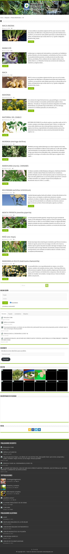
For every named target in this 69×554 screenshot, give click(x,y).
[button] (14, 35)
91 (12, 504)
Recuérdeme (14, 302)
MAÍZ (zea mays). (9, 237)
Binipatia (7, 17)
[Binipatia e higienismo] (34, 7)
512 (18, 481)
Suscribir (5, 359)
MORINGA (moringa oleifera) (14, 141)
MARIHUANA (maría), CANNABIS (15, 166)
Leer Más (31, 41)
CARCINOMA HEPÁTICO (10, 536)
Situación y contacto (13, 485)
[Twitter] (36, 429)
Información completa (13, 492)
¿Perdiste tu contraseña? (8, 306)
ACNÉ (5, 517)
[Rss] (29, 429)
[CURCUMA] (2, 507)
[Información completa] (3, 493)
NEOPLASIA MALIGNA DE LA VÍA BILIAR (15, 522)
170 (17, 487)
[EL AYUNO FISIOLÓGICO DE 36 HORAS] (2, 503)
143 (18, 493)
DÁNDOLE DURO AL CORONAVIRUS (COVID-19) (16, 333)
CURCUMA (6, 507)
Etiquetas (25, 314)
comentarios (18, 314)
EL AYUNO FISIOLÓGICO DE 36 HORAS (15, 503)
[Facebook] (32, 429)
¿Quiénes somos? (8, 498)
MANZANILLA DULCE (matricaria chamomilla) (20, 261)
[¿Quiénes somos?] (2, 498)
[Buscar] (46, 285)
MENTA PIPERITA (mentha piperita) (16, 212)
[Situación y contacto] (3, 487)
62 (12, 509)
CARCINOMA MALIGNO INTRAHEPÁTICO (15, 527)
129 (15, 499)
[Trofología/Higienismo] (3, 481)
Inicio (1, 17)
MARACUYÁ (6, 48)
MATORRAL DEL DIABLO (11, 117)
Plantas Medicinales (16, 17)
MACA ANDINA (8, 26)
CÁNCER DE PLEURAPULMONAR (13, 541)
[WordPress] (39, 429)
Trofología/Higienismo (14, 479)
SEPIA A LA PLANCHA (9, 322)
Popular (10, 314)
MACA (4, 72)
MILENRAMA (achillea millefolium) (16, 190)
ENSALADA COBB (8, 317)
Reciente (4, 314)
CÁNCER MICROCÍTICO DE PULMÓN (14, 531)
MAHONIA (6, 95)
